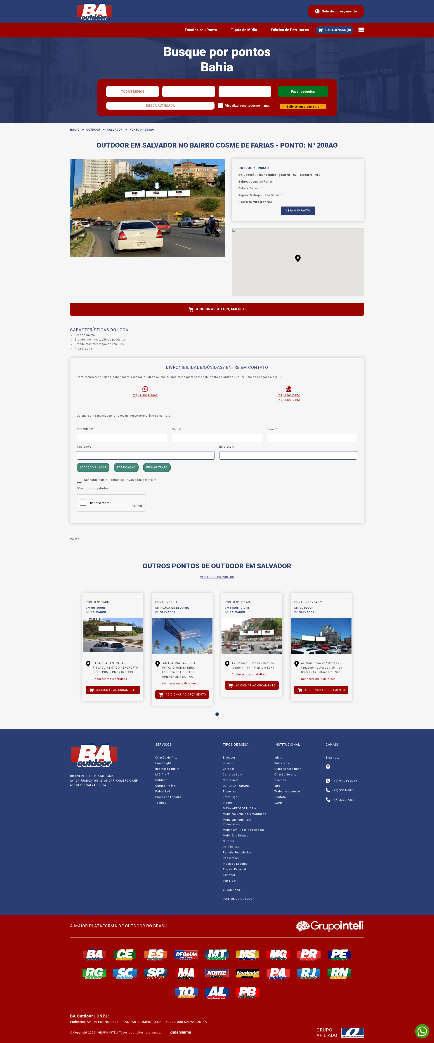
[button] (298, 258)
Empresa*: (226, 446)
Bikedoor (229, 757)
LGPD (278, 802)
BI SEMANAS (232, 889)
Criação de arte (285, 774)
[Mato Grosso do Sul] (248, 955)
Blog (277, 785)
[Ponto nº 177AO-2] (321, 636)
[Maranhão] (186, 973)
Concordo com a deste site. (120, 480)
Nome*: (177, 429)
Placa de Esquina (235, 863)
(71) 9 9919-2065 (145, 395)
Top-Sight (229, 880)
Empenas (229, 791)
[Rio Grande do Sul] (94, 973)
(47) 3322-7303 (289, 400)
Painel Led (162, 791)
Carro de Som (232, 774)
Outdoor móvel (165, 785)
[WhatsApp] (422, 1031)
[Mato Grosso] (217, 955)
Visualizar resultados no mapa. (247, 105)
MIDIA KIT (162, 774)
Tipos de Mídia (244, 30)
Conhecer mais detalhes (110, 679)
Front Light (163, 763)
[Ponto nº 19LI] (182, 636)
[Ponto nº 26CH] (113, 636)
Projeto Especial (234, 869)
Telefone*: (84, 446)
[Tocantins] (186, 992)
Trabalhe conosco (287, 791)
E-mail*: (272, 429)
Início (75, 129)
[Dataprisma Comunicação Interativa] (180, 1032)
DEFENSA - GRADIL (236, 785)
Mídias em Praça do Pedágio (243, 830)
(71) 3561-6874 (289, 395)
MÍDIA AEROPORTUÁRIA (239, 808)
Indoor (227, 802)
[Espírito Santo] (156, 955)
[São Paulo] (156, 973)
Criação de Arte (166, 757)
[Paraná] (309, 955)
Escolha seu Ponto (201, 30)
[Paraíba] (248, 992)
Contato (280, 797)
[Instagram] (328, 766)
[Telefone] (328, 790)
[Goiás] (186, 955)
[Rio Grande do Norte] (339, 973)
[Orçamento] (334, 30)
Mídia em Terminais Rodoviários (237, 822)
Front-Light (231, 797)
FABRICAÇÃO (126, 467)
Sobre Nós (281, 763)
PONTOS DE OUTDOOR (238, 898)
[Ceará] (125, 955)
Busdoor (229, 763)
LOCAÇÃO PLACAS (93, 467)
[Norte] (217, 973)
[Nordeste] (248, 973)
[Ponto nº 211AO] (252, 636)
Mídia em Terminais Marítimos (244, 814)
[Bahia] (94, 955)
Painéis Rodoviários (237, 852)
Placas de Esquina (168, 797)
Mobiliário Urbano (236, 835)
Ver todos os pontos (217, 577)
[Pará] (278, 973)
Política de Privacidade (125, 480)
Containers (230, 780)
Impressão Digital (168, 769)
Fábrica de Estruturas (290, 30)
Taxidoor (161, 802)
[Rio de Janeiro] (309, 973)
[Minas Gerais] (278, 955)
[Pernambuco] (339, 955)
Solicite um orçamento (339, 11)
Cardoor (228, 769)
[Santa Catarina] (125, 973)
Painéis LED (231, 846)
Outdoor (93, 129)
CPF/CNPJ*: (85, 429)
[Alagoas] (217, 992)
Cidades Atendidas (287, 769)
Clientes (280, 780)
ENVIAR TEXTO (156, 467)
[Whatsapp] (328, 780)
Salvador (115, 129)
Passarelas (231, 858)
